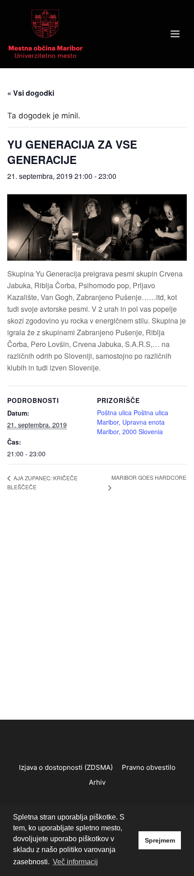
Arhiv (97, 782)
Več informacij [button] (75, 862)
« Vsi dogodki (30, 93)
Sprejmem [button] (160, 840)
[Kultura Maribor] (45, 33)
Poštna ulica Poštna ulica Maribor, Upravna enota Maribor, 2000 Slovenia (132, 422)
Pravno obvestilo (149, 767)
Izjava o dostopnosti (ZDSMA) (66, 767)
